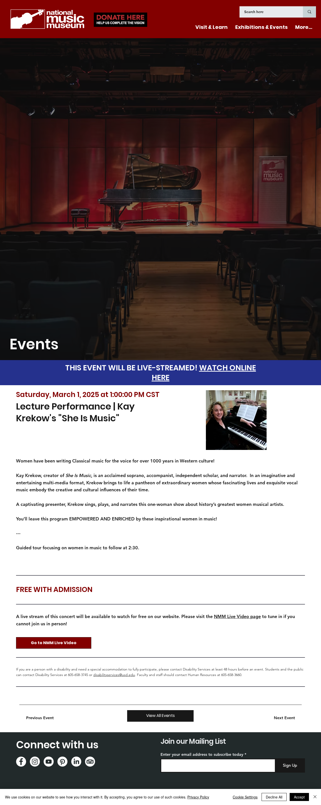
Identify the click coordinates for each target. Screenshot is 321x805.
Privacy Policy (198, 796)
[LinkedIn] (76, 762)
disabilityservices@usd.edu (114, 675)
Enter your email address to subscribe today (201, 755)
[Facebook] (21, 762)
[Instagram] (35, 762)
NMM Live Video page (237, 616)
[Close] (315, 797)
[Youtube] (49, 762)
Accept (299, 796)
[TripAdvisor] (90, 762)
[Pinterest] (62, 762)
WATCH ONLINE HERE (204, 372)
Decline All (274, 796)
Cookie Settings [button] (245, 796)
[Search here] (309, 12)
